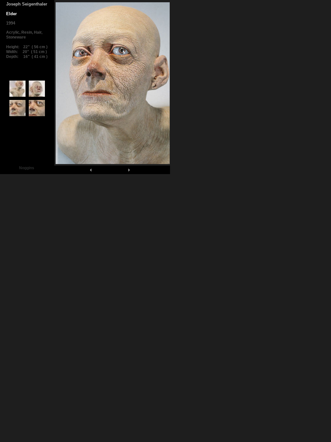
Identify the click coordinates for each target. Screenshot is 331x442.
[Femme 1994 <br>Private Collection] (17, 96)
